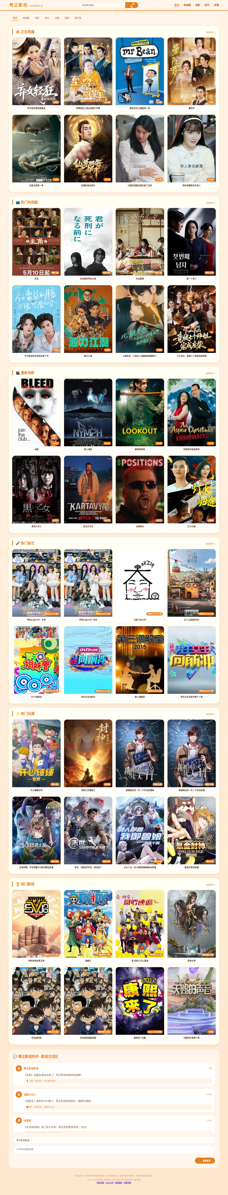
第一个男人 (192, 278)
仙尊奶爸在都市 (88, 185)
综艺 (207, 5)
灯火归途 (192, 526)
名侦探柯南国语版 (88, 1038)
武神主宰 (192, 961)
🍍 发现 (131, 5)
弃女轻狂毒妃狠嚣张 (36, 108)
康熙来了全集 (140, 1038)
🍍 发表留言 (205, 1161)
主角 (36, 278)
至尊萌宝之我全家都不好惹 (88, 108)
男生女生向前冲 (88, 697)
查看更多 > (211, 32)
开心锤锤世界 (36, 790)
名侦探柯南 (36, 1038)
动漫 (216, 5)
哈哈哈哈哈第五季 (36, 961)
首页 (176, 5)
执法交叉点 (88, 526)
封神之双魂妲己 (88, 790)
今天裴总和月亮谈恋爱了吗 (36, 356)
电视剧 (187, 5)
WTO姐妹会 (36, 697)
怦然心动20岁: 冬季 (88, 620)
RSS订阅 (109, 1183)
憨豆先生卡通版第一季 (140, 108)
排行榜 (78, 18)
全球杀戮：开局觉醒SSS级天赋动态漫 (36, 867)
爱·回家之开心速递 (140, 961)
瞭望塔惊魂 (140, 449)
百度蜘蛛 (118, 1183)
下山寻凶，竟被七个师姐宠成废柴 (192, 356)
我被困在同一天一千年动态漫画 (140, 790)
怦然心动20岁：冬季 (36, 620)
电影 (197, 5)
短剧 (67, 18)
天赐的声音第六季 (191, 1038)
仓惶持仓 (140, 526)
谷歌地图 (127, 1183)
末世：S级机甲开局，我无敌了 (88, 867)
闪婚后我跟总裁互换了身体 (140, 185)
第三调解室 (140, 697)
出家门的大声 (140, 620)
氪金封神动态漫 (192, 867)
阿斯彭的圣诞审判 (191, 449)
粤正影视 (26, 5)
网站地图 (100, 1183)
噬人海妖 (88, 449)
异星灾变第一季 (36, 185)
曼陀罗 (192, 108)
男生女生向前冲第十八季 (192, 697)
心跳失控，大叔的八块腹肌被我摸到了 (140, 356)
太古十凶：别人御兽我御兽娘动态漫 (140, 867)
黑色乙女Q (36, 526)
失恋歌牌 (140, 278)
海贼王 (88, 961)
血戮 (36, 449)
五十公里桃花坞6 (191, 620)
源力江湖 (88, 356)
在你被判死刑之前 (88, 278)
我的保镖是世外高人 (192, 185)
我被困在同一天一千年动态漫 (192, 790)
